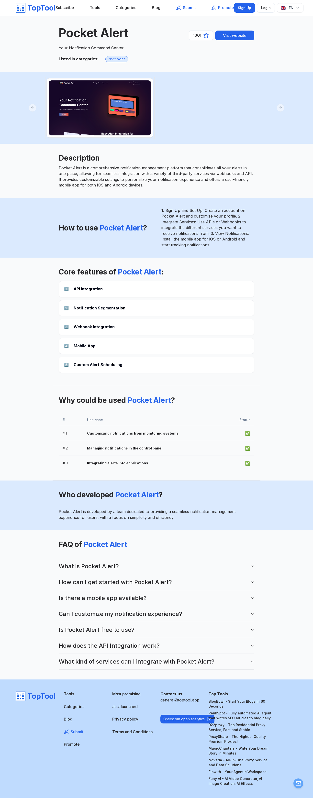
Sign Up (244, 8)
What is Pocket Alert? (89, 566)
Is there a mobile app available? (103, 597)
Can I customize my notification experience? (120, 613)
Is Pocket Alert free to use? (96, 629)
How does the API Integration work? (109, 645)
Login (266, 8)
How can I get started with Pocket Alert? (115, 582)
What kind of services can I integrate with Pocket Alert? (136, 661)
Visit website (234, 35)
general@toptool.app (179, 700)
